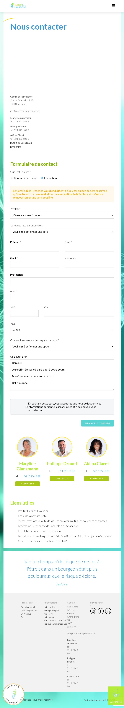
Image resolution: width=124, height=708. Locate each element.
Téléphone (70, 258)
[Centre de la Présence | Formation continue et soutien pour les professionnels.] (18, 5)
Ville (46, 307)
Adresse (14, 291)
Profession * (17, 274)
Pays (12, 323)
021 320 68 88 (21, 121)
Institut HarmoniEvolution (33, 510)
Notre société (49, 607)
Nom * (68, 242)
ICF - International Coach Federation (39, 531)
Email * (14, 258)
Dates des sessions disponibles (26, 225)
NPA (12, 307)
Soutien (24, 617)
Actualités (116, 702)
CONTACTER (27, 483)
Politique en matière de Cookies (57, 624)
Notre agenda (49, 617)
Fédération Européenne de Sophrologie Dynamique (48, 526)
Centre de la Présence (21, 96)
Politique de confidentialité (55, 620)
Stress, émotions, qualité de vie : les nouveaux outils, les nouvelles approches (62, 521)
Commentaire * (18, 356)
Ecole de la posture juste (32, 516)
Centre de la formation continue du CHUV (42, 541)
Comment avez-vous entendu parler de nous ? (34, 340)
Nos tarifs (48, 614)
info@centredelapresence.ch (25, 110)
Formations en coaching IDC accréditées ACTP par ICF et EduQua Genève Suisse (65, 536)
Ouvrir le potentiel (29, 610)
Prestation (15, 208)
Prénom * (15, 242)
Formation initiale (28, 607)
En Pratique (26, 614)
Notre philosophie (51, 610)
